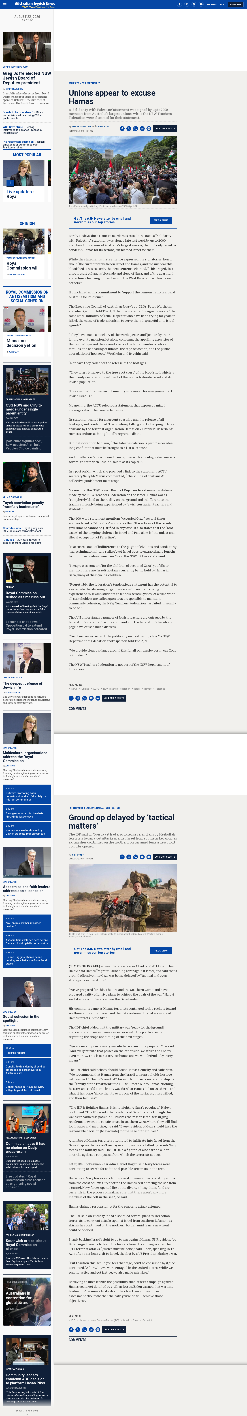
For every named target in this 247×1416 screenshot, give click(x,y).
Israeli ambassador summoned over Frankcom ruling (24, 144)
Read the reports (15, 1052)
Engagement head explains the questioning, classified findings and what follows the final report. (25, 1164)
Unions (85, 688)
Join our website (165, 128)
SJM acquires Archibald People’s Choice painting (23, 446)
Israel (137, 688)
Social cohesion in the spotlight (21, 1018)
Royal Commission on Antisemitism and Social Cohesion (27, 296)
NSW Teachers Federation (116, 688)
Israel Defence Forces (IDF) (105, 1320)
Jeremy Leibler (12, 692)
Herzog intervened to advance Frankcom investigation (22, 130)
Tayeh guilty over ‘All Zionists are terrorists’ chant (23, 529)
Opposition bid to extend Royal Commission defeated (26, 627)
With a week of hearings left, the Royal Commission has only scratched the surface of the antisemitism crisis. (27, 609)
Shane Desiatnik (81, 126)
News (74, 688)
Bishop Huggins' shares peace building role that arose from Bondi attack (27, 960)
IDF (73, 1320)
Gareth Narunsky (14, 89)
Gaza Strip (147, 1320)
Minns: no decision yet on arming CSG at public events (23, 115)
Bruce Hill (10, 512)
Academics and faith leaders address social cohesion (26, 889)
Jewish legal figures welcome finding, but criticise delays (26, 517)
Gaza (135, 1320)
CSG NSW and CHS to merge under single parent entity (24, 409)
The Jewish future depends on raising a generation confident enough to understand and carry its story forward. (26, 699)
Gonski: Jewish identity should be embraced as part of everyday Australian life (25, 1070)
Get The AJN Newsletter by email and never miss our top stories (102, 220)
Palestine (160, 688)
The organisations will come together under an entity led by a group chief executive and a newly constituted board (26, 427)
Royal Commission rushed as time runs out (25, 595)
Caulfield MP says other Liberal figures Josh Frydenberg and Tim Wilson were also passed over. (27, 1261)
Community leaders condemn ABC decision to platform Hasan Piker (25, 1379)
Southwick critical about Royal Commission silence (26, 1245)
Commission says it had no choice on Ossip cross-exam (25, 1147)
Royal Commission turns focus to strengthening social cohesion (26, 1181)
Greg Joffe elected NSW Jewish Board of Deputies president (27, 78)
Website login (215, 4)
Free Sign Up (161, 220)
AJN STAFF (78, 855)
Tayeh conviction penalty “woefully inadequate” (23, 505)
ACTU (96, 688)
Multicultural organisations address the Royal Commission (25, 757)
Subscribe (236, 4)
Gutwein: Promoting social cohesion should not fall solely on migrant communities (26, 796)
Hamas (148, 688)
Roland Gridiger (17, 275)
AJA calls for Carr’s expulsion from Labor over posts (22, 541)
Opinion (27, 223)
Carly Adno (103, 126)
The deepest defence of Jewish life (22, 685)
